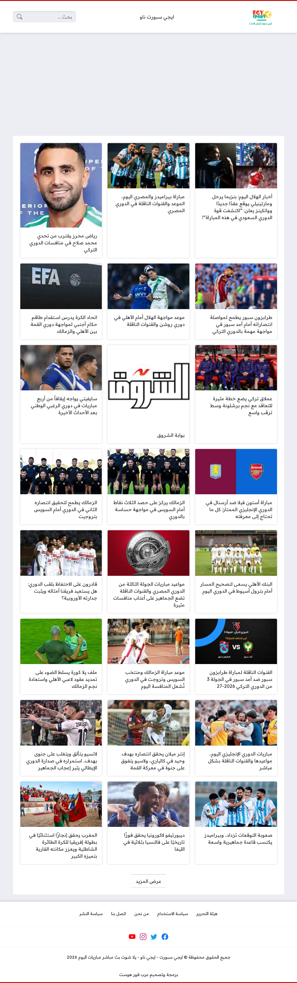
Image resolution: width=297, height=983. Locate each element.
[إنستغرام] (143, 936)
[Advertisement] (148, 80)
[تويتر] (154, 936)
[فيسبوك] (164, 936)
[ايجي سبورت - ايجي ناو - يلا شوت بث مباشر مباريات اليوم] (260, 17)
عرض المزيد (148, 881)
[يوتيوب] (132, 936)
